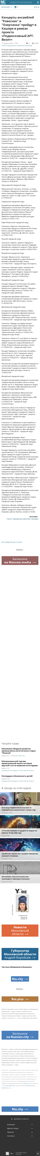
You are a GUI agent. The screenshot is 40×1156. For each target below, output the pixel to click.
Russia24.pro (5, 1088)
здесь (17, 1065)
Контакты (11, 1136)
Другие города (12, 1128)
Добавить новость (21, 1119)
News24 (28, 1085)
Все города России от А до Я (12, 542)
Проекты (10, 1132)
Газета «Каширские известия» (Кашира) (17, 45)
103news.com (26, 1083)
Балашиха (11, 1125)
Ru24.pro (32, 1085)
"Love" (23, 1085)
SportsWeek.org (10, 1085)
